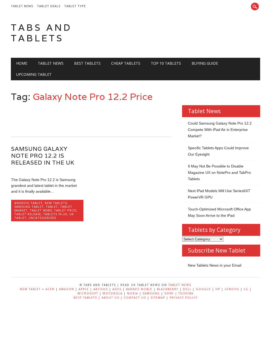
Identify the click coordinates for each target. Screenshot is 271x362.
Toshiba (185, 293)
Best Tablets (87, 63)
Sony (169, 293)
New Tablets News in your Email (214, 265)
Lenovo (232, 289)
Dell (187, 289)
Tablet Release (27, 214)
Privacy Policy (184, 297)
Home (21, 63)
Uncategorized (42, 218)
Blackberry (167, 289)
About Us (110, 297)
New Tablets (56, 203)
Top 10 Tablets (166, 63)
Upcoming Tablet (34, 74)
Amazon (66, 289)
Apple (84, 289)
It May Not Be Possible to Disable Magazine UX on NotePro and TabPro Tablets (219, 172)
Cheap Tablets (125, 63)
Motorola (113, 293)
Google (203, 289)
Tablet (52, 207)
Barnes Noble (139, 289)
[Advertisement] (107, 117)
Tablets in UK (55, 214)
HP (217, 289)
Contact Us (135, 297)
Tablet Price (65, 210)
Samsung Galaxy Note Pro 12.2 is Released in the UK (42, 155)
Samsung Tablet (29, 207)
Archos (100, 289)
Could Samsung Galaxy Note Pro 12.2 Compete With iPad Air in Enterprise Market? (220, 129)
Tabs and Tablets (41, 32)
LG (246, 289)
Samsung (151, 293)
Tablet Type (75, 6)
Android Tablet (28, 203)
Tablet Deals (48, 6)
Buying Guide (205, 63)
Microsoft (88, 293)
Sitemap (158, 297)
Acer (50, 289)
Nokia (132, 293)
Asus (116, 289)
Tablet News (22, 6)
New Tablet (30, 289)
